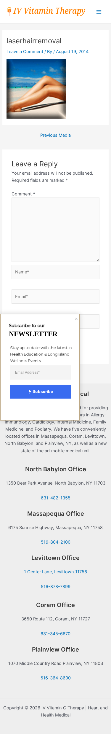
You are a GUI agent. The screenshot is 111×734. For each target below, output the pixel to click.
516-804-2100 (55, 542)
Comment (23, 194)
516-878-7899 (55, 586)
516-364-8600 (56, 678)
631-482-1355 (55, 498)
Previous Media (55, 135)
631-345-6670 (55, 633)
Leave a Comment (25, 51)
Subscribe (43, 391)
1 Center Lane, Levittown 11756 (55, 571)
